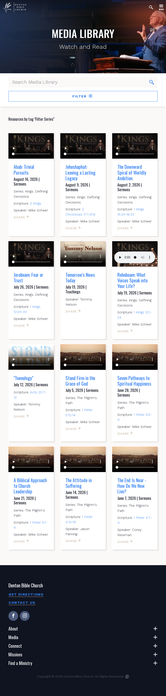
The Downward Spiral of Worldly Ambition (131, 172)
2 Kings (35, 203)
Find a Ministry (20, 663)
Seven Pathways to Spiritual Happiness (134, 380)
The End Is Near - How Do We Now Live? (131, 486)
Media (13, 637)
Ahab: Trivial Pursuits (24, 169)
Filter (80, 96)
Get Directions (26, 594)
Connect (15, 645)
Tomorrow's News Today (80, 277)
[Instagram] (25, 616)
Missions (15, 654)
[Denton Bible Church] (14, 7)
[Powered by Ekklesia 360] (127, 677)
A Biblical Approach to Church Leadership (30, 486)
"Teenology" (23, 377)
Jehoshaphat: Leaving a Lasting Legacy (80, 172)
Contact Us (22, 603)
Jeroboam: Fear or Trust (28, 277)
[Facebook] (13, 616)
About (13, 628)
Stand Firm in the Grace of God (80, 380)
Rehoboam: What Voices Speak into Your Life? (132, 280)
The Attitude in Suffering (78, 483)
